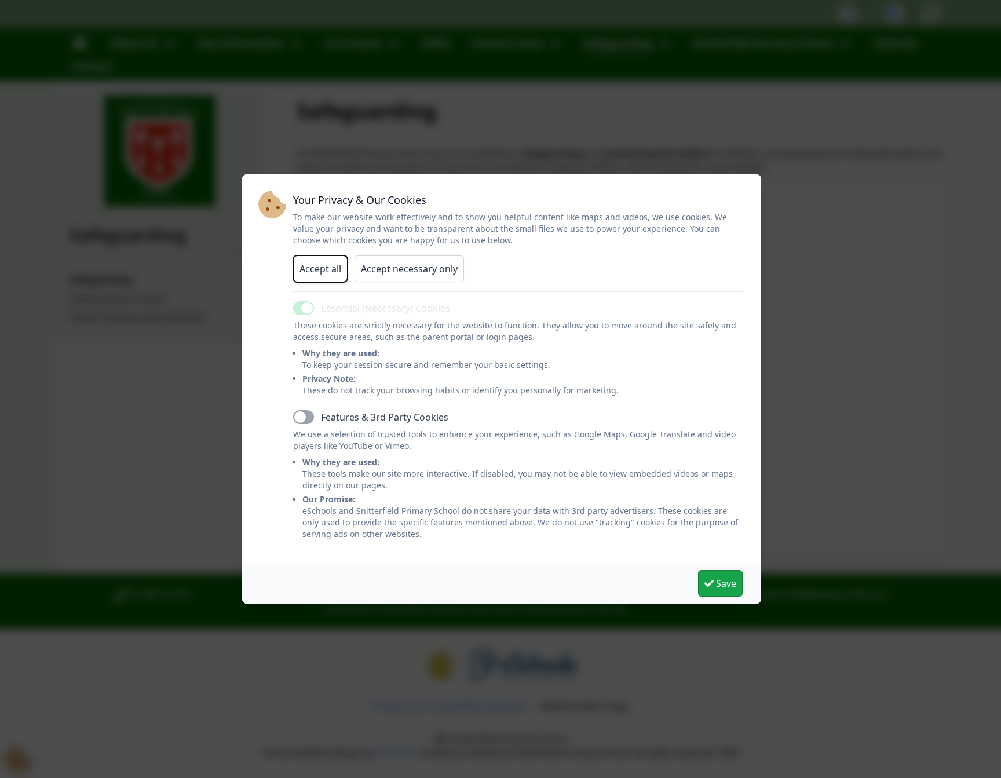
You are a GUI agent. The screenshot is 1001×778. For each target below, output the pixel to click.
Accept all (320, 268)
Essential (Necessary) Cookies (385, 308)
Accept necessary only (409, 268)
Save (725, 583)
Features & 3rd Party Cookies (384, 417)
